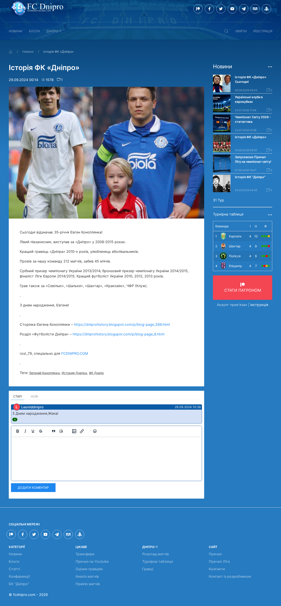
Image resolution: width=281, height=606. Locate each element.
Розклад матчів (155, 554)
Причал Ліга (219, 561)
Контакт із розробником (230, 576)
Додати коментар (33, 487)
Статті (14, 569)
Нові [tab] (34, 396)
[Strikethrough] (40, 431)
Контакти (217, 569)
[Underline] (33, 431)
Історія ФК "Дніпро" (250, 177)
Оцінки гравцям (89, 569)
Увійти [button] (241, 31)
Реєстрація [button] (262, 31)
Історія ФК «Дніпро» (250, 137)
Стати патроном (242, 290)
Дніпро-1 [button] (53, 31)
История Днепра (74, 373)
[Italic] (25, 431)
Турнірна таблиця (157, 561)
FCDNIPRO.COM (74, 353)
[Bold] (17, 431)
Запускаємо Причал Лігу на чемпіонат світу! (253, 159)
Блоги (34, 31)
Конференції (19, 576)
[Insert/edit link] (82, 431)
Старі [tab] (17, 396)
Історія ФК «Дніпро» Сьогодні (251, 79)
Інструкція (259, 304)
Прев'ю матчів (88, 584)
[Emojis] (95, 431)
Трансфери (85, 554)
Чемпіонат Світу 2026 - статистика (253, 119)
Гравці (147, 569)
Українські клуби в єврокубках (249, 99)
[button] (226, 31)
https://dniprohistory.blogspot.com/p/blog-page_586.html (122, 324)
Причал (215, 554)
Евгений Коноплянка (44, 373)
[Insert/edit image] (74, 431)
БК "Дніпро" (19, 584)
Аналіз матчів (87, 576)
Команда (222, 226)
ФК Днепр (96, 373)
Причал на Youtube (92, 561)
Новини (15, 31)
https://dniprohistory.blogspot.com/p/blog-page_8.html (118, 334)
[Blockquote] (53, 431)
